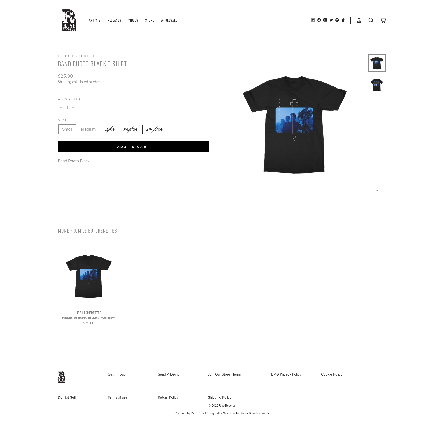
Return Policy (168, 397)
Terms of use (117, 397)
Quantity (70, 99)
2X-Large (154, 129)
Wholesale (169, 20)
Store (149, 20)
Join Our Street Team (224, 374)
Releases (114, 20)
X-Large (130, 129)
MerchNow (197, 413)
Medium (88, 129)
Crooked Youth (259, 413)
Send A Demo (169, 374)
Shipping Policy (219, 397)
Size (63, 120)
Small (67, 129)
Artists (95, 20)
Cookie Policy (331, 374)
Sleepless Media (233, 413)
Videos (133, 20)
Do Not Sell (67, 397)
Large (110, 129)
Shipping (64, 82)
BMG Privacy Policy (286, 374)
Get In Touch (117, 374)
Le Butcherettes (79, 56)
